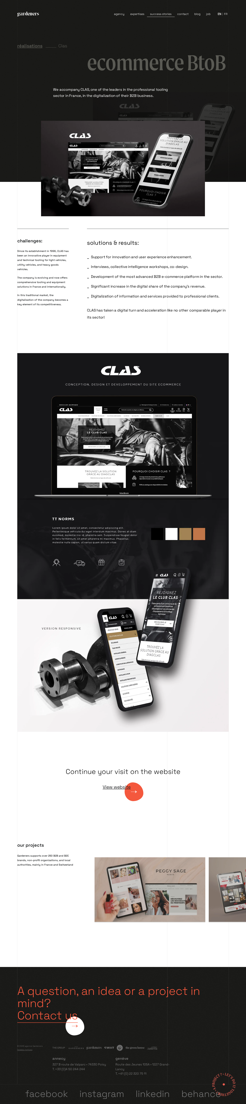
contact (183, 14)
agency (119, 14)
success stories (160, 14)
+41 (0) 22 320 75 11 (132, 1074)
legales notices (24, 1049)
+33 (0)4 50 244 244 (70, 1069)
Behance (201, 1094)
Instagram (101, 1094)
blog (197, 14)
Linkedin (153, 1094)
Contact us (47, 1015)
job (208, 14)
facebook (46, 1094)
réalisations (30, 46)
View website (117, 787)
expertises (137, 14)
